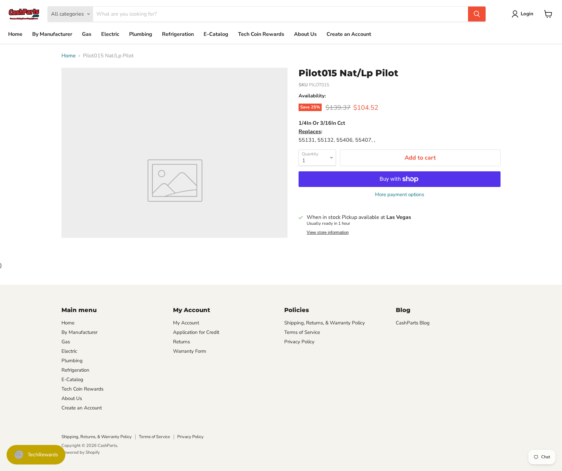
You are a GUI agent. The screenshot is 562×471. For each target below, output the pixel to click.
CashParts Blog (413, 323)
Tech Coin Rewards (261, 34)
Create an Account (349, 34)
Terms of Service (302, 332)
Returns (181, 341)
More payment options (399, 194)
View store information (328, 232)
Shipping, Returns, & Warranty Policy (324, 323)
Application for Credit (196, 332)
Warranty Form (189, 351)
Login (527, 13)
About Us (305, 34)
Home (15, 34)
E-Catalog (216, 34)
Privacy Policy (299, 341)
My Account (186, 323)
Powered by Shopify (80, 452)
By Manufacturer (52, 34)
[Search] (477, 14)
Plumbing (140, 34)
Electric (110, 34)
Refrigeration (178, 34)
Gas (86, 34)
